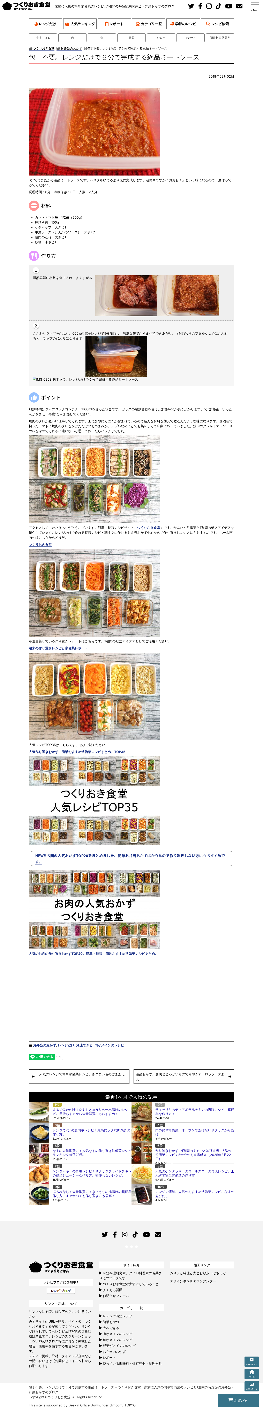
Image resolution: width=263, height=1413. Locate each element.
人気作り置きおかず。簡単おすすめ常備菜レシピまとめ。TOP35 (77, 752)
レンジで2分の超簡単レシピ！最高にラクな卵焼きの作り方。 (91, 1132)
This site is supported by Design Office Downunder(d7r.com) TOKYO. (82, 1405)
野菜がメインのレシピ (119, 1346)
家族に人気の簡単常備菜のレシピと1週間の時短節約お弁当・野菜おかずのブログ (114, 6)
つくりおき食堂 (148, 528)
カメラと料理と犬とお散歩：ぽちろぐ (198, 1273)
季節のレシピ (185, 24)
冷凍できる (43, 37)
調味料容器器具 (220, 37)
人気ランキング (83, 24)
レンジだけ (47, 24)
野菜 (131, 37)
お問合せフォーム (116, 1296)
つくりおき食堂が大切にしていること (131, 1284)
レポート (116, 24)
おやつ (190, 37)
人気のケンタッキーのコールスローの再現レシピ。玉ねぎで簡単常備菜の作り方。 (194, 1173)
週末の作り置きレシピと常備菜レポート (58, 648)
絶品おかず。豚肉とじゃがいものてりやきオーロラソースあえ (180, 1076)
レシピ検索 (220, 24)
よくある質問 (112, 1290)
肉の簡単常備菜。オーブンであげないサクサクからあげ (194, 1132)
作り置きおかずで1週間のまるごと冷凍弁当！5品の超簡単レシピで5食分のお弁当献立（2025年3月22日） (193, 1155)
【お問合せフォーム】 (68, 1361)
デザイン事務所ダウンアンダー (193, 1281)
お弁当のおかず (44, 1045)
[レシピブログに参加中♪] (61, 1291)
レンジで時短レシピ (117, 1316)
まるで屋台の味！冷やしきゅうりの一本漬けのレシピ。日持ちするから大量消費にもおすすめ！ (90, 1112)
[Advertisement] (79, 1008)
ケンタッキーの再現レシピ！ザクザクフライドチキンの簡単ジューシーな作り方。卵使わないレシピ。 (92, 1173)
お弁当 (161, 37)
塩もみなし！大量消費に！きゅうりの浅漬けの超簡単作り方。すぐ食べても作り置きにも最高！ (92, 1194)
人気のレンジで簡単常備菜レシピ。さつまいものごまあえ (82, 1074)
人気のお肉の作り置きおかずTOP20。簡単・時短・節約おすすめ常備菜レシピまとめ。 (93, 954)
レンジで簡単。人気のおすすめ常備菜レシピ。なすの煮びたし (194, 1194)
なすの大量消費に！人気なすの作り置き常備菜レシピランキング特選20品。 (92, 1153)
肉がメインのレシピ (109, 1045)
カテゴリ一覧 (151, 24)
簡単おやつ (111, 1322)
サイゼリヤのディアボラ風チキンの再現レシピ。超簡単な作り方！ (194, 1112)
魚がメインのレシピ (117, 1340)
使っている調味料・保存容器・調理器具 (132, 1363)
